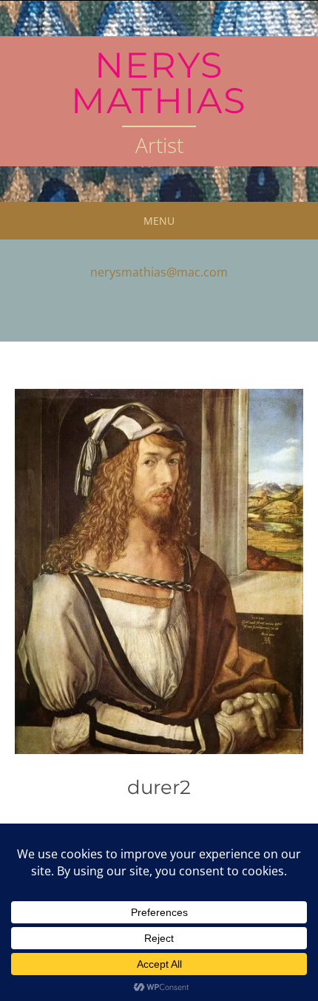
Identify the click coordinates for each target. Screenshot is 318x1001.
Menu (159, 221)
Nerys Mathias (159, 83)
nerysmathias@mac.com (159, 272)
